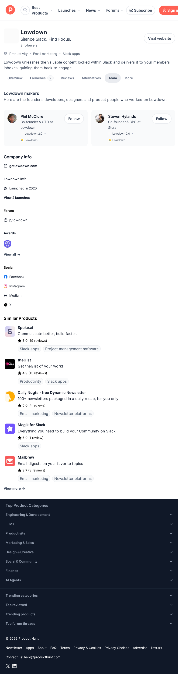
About (42, 648)
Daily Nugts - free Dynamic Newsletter (52, 392)
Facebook (16, 277)
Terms (65, 648)
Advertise (140, 648)
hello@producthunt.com (42, 657)
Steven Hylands (122, 116)
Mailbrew (26, 457)
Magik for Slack (31, 424)
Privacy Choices (117, 648)
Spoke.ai (25, 327)
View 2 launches (17, 198)
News (91, 10)
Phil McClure (32, 116)
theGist (24, 360)
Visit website (159, 38)
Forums (113, 10)
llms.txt (156, 648)
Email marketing (45, 54)
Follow (74, 118)
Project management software (72, 348)
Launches (67, 10)
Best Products (40, 10)
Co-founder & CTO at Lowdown (37, 124)
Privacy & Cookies (87, 648)
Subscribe (143, 10)
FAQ (53, 648)
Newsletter (14, 648)
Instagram (17, 286)
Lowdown (31, 140)
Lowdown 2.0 (33, 133)
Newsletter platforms (73, 413)
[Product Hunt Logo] (10, 10)
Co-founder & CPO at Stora (124, 124)
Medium (15, 295)
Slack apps (71, 54)
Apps (30, 648)
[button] (129, 77)
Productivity (18, 54)
